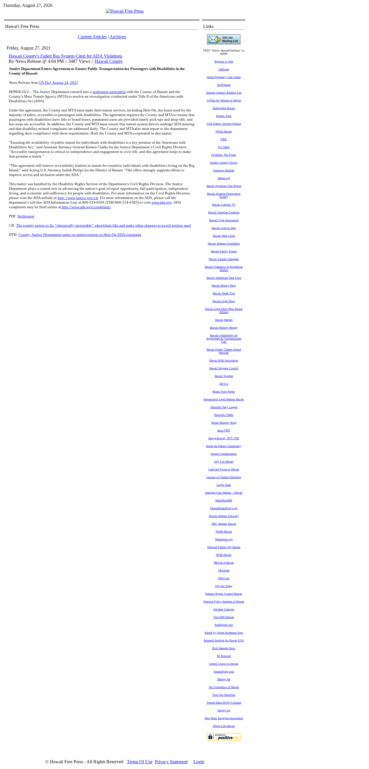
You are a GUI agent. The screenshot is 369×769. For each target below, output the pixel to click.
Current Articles (92, 36)
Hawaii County (109, 61)
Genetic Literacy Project (224, 162)
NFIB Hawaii (223, 554)
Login (198, 761)
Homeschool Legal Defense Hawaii (224, 399)
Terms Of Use (140, 761)
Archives (118, 36)
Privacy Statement (171, 761)
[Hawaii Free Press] (125, 11)
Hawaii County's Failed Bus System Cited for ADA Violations (65, 56)
